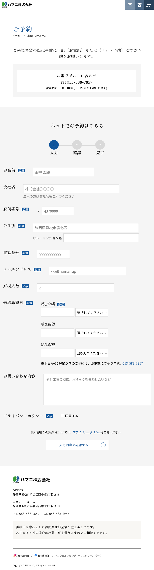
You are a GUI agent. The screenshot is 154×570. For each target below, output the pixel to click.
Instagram (22, 555)
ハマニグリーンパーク (90, 555)
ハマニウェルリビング (64, 555)
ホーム (16, 35)
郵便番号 (11, 209)
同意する (71, 415)
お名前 (9, 170)
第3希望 (48, 344)
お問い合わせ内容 (19, 376)
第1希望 (48, 304)
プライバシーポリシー (23, 415)
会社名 (9, 186)
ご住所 (9, 225)
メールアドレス (17, 269)
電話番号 (11, 252)
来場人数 (11, 285)
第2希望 (48, 324)
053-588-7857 (76, 82)
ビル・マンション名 (47, 237)
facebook (43, 555)
